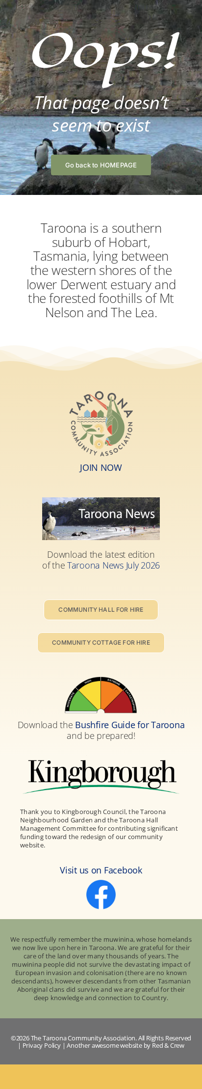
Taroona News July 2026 (113, 565)
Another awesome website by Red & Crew (125, 1045)
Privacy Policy (42, 1045)
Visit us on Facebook (101, 870)
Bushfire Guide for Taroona (129, 725)
